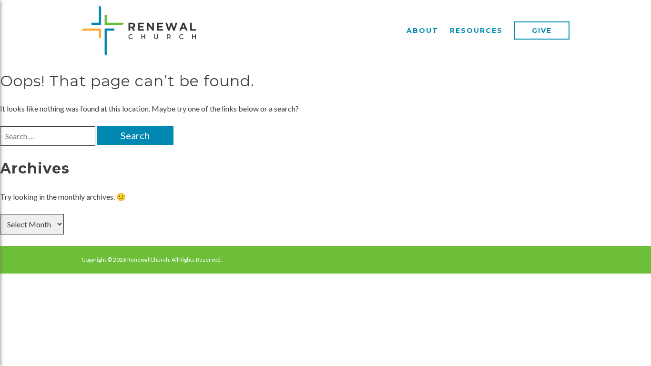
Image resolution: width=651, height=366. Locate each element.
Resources (476, 30)
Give (542, 30)
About (422, 30)
